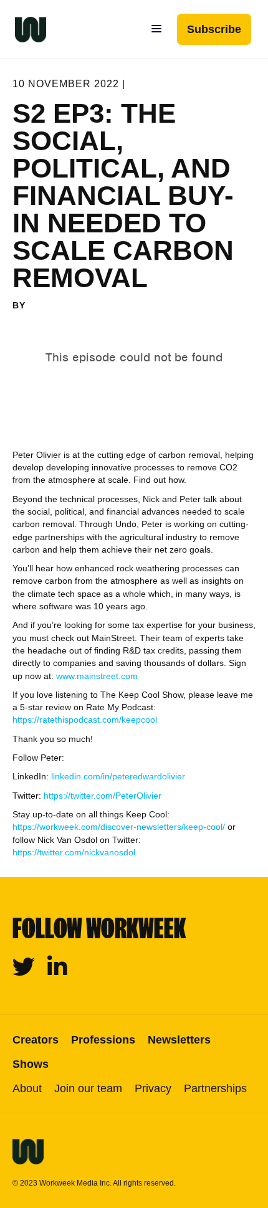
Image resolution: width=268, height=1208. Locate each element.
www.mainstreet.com (97, 676)
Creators (35, 1040)
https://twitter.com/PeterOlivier (102, 796)
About (27, 1088)
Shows (30, 1064)
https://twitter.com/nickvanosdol (73, 852)
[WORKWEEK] (23, 29)
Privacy (153, 1088)
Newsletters (179, 1040)
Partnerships (215, 1088)
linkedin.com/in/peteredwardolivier (118, 776)
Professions (103, 1040)
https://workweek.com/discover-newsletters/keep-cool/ (118, 827)
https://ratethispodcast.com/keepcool (84, 720)
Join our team (88, 1088)
